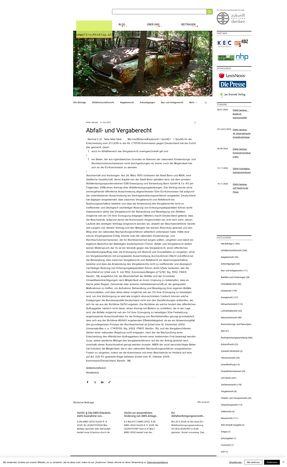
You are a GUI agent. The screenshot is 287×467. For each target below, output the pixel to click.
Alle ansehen (203, 402)
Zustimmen (272, 462)
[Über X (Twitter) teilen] (94, 382)
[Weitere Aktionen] (195, 122)
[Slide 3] (146, 91)
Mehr (191, 102)
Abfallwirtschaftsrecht (103, 102)
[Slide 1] (139, 91)
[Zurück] (77, 63)
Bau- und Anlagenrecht (172, 102)
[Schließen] (283, 462)
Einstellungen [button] (235, 462)
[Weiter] (208, 63)
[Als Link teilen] (109, 382)
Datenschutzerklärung (157, 462)
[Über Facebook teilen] (87, 382)
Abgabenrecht (127, 102)
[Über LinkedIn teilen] (102, 382)
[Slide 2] (143, 91)
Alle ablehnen (253, 462)
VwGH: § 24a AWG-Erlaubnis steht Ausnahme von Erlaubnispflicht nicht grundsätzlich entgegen (93, 414)
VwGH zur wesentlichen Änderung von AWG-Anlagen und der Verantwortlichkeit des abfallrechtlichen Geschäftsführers (141, 414)
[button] (205, 102)
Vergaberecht (92, 372)
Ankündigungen (147, 102)
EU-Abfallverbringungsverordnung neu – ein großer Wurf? (188, 414)
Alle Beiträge (79, 102)
